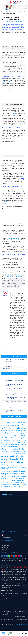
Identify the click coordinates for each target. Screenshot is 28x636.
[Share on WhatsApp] (3, 273)
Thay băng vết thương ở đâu (17, 453)
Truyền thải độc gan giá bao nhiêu (16, 478)
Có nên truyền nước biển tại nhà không (11, 280)
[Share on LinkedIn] (15, 273)
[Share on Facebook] (6, 273)
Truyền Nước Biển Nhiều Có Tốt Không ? (12, 65)
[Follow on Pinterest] (11, 556)
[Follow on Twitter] (7, 556)
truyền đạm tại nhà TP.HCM (12, 482)
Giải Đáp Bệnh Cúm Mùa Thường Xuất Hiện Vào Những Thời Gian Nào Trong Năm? (15, 389)
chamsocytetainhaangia (17, 21)
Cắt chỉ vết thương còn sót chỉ (12, 432)
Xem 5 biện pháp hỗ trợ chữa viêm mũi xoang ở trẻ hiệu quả (16, 411)
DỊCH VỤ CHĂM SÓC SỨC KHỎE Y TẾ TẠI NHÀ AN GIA (13, 72)
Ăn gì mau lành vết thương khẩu (14, 486)
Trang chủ (3, 11)
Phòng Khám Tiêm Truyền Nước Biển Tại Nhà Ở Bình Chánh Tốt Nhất (15, 394)
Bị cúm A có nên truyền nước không (6, 419)
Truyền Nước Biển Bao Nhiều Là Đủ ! (12, 66)
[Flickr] (19, 556)
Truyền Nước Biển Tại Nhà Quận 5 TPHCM (13, 465)
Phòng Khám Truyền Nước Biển (8, 364)
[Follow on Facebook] (2, 556)
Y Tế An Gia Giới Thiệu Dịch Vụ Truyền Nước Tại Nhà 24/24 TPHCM (13, 69)
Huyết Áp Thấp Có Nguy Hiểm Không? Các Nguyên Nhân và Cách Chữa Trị (16, 398)
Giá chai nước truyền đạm (16, 438)
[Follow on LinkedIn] (14, 556)
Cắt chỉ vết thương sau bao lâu (13, 433)
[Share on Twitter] (8, 273)
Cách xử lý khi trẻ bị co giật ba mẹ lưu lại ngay (15, 380)
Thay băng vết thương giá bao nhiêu (13, 451)
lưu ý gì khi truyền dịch (16, 282)
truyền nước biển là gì (15, 459)
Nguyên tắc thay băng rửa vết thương (9, 444)
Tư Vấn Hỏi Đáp (19, 276)
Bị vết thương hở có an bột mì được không (10, 420)
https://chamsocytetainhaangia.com (13, 598)
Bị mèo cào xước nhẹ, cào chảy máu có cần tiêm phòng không (15, 406)
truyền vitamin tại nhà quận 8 (13, 286)
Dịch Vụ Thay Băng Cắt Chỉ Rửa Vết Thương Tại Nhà (12, 359)
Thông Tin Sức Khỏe (10, 11)
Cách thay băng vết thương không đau (9, 425)
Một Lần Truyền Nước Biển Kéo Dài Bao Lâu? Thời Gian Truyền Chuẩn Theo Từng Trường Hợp (15, 376)
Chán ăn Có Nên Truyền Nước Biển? (16, 278)
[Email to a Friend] (10, 273)
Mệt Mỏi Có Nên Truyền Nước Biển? (13, 282)
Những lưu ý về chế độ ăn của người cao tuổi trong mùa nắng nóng (16, 402)
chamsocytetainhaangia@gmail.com (21, 624)
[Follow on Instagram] (4, 556)
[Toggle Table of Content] (22, 63)
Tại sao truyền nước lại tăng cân (18, 484)
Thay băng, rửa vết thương (7, 540)
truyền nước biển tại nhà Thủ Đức (8, 471)
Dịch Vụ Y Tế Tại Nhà (6, 361)
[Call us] (9, 556)
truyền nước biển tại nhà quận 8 (17, 468)
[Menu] (2, 2)
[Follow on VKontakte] (21, 556)
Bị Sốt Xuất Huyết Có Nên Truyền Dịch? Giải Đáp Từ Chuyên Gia (16, 385)
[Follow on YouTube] (16, 556)
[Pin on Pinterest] (13, 273)
